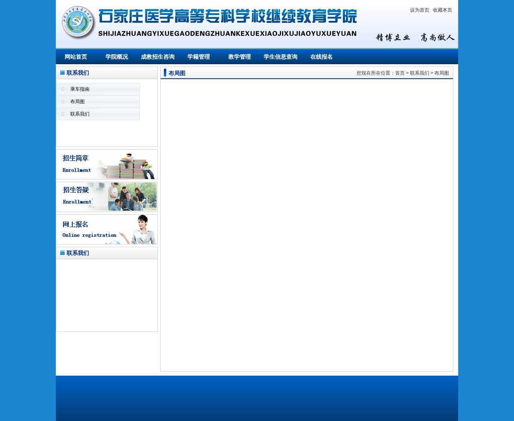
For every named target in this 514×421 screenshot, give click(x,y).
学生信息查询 (281, 56)
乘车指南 (80, 89)
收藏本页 (442, 10)
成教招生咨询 (158, 56)
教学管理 (239, 56)
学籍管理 (199, 56)
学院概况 (117, 56)
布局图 (77, 101)
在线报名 (321, 56)
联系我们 (80, 114)
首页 (400, 73)
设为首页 (419, 10)
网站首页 (76, 56)
